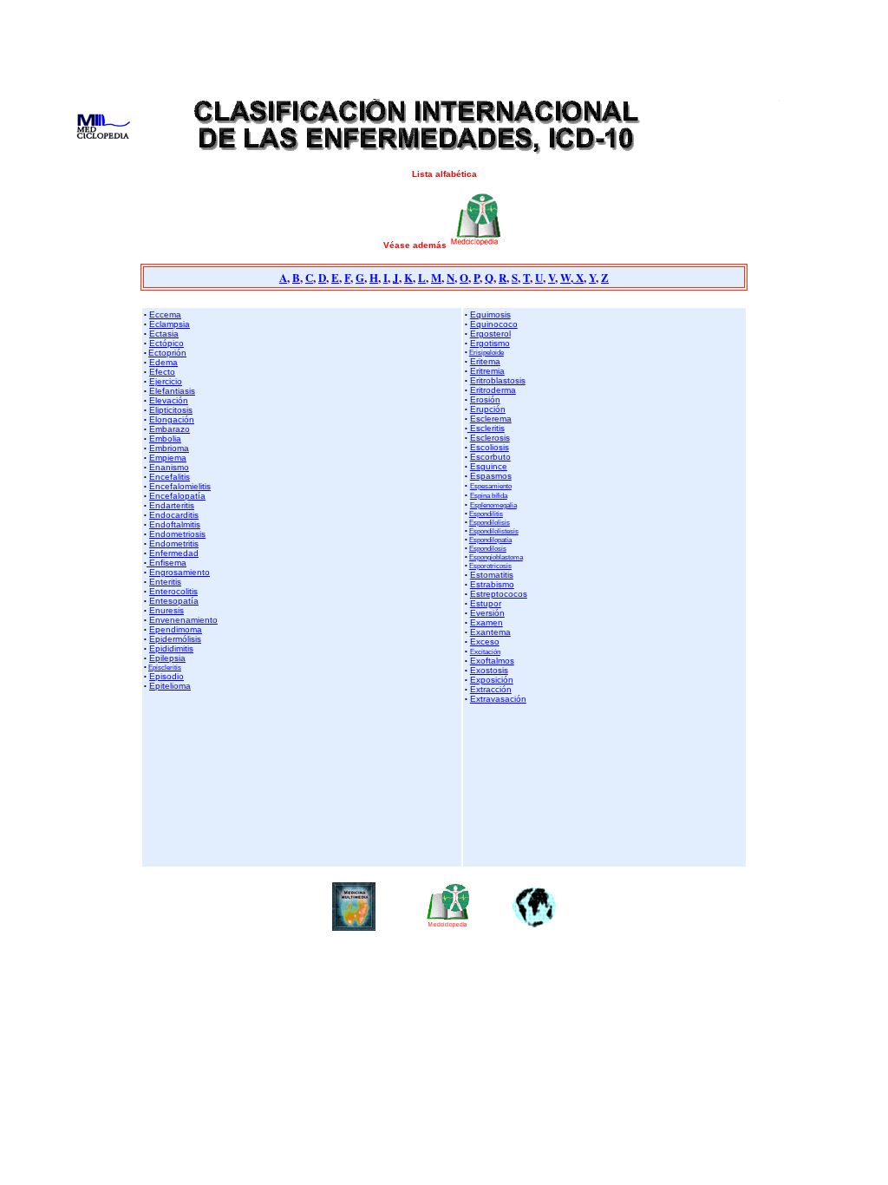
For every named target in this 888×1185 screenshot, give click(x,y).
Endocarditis (174, 515)
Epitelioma (170, 686)
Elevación (168, 400)
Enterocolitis (173, 591)
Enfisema (166, 562)
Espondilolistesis (494, 531)
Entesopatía (174, 601)
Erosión (485, 399)
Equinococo (494, 324)
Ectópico (166, 343)
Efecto (162, 371)
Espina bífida (488, 495)
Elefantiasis (172, 391)
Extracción (491, 689)
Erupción (488, 409)
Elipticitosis (171, 410)
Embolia (165, 438)
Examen (486, 622)
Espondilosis (487, 548)
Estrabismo (492, 584)
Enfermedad (174, 553)
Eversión (487, 613)
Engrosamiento (179, 572)
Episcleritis (164, 667)
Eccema (165, 314)
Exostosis (489, 670)
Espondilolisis (489, 522)
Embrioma (169, 448)
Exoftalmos (492, 660)
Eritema (485, 361)
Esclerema (491, 418)
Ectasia (164, 333)
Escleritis (486, 428)
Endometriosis (177, 534)
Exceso (485, 641)
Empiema (167, 457)
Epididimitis (171, 648)
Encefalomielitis (180, 486)
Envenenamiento (183, 620)
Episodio (166, 676)
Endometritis (174, 543)
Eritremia (487, 371)
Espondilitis (486, 513)
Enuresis (166, 610)
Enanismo (169, 467)
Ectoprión (167, 352)
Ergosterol (490, 333)
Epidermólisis (175, 639)
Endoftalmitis (174, 524)
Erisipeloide (486, 352)
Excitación (485, 651)
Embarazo (169, 429)
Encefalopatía (177, 496)
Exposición (491, 679)
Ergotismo (490, 343)
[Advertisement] (444, 46)
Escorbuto (490, 457)
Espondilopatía (490, 539)
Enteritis (165, 581)
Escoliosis (489, 447)
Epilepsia (167, 658)
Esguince (488, 466)
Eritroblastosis (498, 380)
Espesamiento (491, 485)
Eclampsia (169, 324)
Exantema (490, 632)
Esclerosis (490, 437)
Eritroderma (493, 390)
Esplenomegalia (493, 505)
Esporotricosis (490, 565)
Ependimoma (175, 629)
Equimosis (490, 314)
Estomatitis (491, 574)
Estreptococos (498, 594)
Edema (163, 362)
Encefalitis (169, 476)
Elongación (171, 419)
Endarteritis (171, 505)
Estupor (485, 603)
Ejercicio (165, 381)
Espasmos (491, 476)
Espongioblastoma (496, 557)
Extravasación (498, 699)
